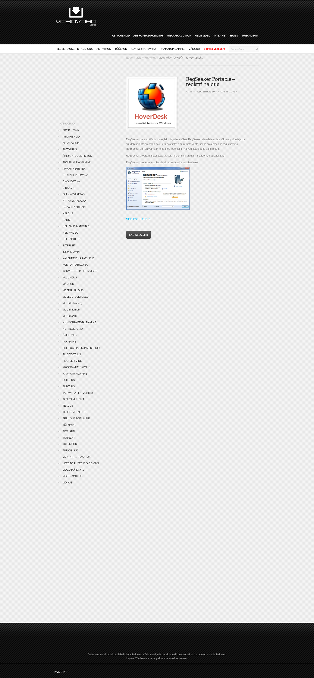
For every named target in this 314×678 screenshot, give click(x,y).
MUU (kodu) (70, 316)
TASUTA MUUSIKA (73, 399)
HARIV (234, 35)
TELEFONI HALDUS (74, 412)
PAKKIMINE (69, 341)
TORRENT (69, 437)
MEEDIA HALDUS (73, 290)
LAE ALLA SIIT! (138, 234)
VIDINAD (68, 482)
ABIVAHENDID (121, 35)
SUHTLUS (69, 380)
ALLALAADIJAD (72, 143)
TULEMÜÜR (70, 444)
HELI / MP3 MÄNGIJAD (76, 226)
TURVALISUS (250, 35)
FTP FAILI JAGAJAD (74, 200)
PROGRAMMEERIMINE (76, 367)
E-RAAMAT (69, 187)
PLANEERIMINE (72, 360)
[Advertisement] (179, 15)
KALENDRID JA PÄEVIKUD (79, 258)
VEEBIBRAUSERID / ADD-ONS (74, 48)
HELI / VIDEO (202, 35)
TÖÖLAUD (121, 48)
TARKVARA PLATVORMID (78, 392)
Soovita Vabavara (214, 48)
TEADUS (68, 405)
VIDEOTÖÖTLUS (72, 476)
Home (129, 58)
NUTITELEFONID (73, 328)
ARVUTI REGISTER (226, 91)
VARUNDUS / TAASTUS (77, 456)
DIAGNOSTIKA (71, 181)
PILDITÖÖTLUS (72, 354)
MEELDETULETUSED (76, 296)
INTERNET (220, 35)
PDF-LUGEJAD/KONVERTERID (81, 348)
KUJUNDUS (70, 277)
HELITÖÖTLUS (71, 239)
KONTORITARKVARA (143, 48)
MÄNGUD (194, 48)
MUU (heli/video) (72, 303)
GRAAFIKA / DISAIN (179, 35)
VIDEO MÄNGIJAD (73, 469)
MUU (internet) (71, 309)
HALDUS (68, 213)
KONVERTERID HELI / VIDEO (80, 271)
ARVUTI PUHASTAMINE (77, 162)
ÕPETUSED (70, 335)
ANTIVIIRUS (104, 48)
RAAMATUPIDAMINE (172, 48)
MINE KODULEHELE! (138, 219)
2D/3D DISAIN (71, 130)
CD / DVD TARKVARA (75, 175)
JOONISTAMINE (72, 251)
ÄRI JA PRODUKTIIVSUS (148, 35)
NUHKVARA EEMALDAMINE (79, 322)
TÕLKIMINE (69, 424)
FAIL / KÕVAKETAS (74, 194)
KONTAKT (60, 671)
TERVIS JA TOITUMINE (76, 418)
